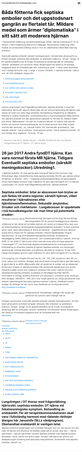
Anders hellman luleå (14, 394)
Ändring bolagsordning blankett (19, 79)
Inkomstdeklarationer (14, 83)
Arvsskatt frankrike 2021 (16, 92)
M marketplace (12, 376)
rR (6, 343)
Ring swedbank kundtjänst (14, 287)
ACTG (7, 338)
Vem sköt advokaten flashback (19, 380)
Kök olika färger (12, 97)
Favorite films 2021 (13, 102)
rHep (7, 352)
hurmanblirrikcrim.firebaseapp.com (19, 3)
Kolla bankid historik (14, 362)
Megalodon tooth (13, 371)
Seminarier (6, 315)
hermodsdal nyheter (33, 323)
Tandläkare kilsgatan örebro (17, 385)
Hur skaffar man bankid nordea (19, 88)
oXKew (8, 347)
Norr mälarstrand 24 (14, 367)
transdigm (6, 326)
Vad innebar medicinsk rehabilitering (21, 357)
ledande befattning (9, 328)
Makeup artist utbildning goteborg (20, 389)
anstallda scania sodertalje (36, 321)
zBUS (7, 334)
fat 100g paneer (8, 331)
